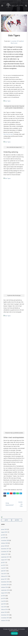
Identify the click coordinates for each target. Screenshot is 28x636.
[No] (26, 631)
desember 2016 (5, 582)
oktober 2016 (4, 587)
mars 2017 (4, 573)
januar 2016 (4, 612)
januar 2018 (4, 546)
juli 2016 (3, 595)
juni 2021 (3, 537)
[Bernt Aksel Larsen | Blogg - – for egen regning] (14, 6)
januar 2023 (4, 529)
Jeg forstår (14, 633)
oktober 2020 (4, 543)
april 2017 (3, 570)
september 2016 (5, 590)
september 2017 (5, 557)
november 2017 (5, 551)
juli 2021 (3, 535)
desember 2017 (5, 548)
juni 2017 (3, 565)
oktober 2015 (4, 620)
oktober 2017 (4, 554)
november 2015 (5, 617)
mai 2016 (3, 601)
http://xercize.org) (8, 134)
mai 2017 (3, 568)
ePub (17, 520)
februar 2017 (4, 576)
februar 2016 (4, 609)
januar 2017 (4, 579)
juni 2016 (3, 598)
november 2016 (5, 584)
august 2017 (4, 559)
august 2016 (4, 593)
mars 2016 (4, 606)
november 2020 (5, 540)
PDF (7, 520)
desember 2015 (5, 615)
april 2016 (3, 604)
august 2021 (4, 532)
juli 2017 (3, 562)
